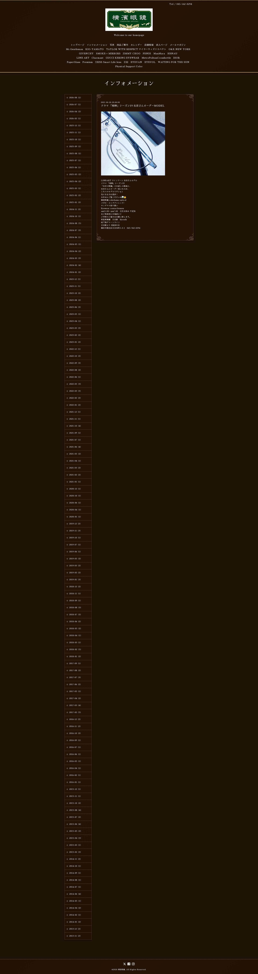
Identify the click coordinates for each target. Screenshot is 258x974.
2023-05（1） (75, 314)
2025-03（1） (75, 188)
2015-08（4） (75, 810)
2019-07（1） (75, 545)
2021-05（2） (75, 454)
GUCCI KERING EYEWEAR (122, 58)
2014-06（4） (75, 894)
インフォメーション (97, 45)
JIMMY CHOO (131, 54)
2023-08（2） (75, 300)
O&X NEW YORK (180, 49)
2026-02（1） (75, 118)
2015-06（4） (75, 824)
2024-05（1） (75, 244)
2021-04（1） (75, 461)
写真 (112, 45)
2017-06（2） (75, 684)
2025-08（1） (75, 153)
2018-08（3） (75, 607)
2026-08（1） (75, 97)
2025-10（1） (75, 139)
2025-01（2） (75, 202)
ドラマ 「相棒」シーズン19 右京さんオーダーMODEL (132, 106)
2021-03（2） (75, 468)
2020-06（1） (75, 503)
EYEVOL (150, 62)
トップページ (77, 45)
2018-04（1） (75, 635)
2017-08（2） (75, 670)
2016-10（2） (75, 733)
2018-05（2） (75, 628)
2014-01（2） (75, 922)
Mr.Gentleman (74, 49)
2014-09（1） (75, 873)
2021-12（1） (75, 412)
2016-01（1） (75, 782)
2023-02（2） (75, 335)
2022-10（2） (75, 356)
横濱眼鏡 (121, 969)
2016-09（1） (75, 740)
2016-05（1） (75, 761)
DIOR (176, 58)
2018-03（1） (75, 642)
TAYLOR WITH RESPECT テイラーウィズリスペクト (136, 49)
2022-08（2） (75, 370)
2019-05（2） (75, 559)
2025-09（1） (75, 146)
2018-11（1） (75, 593)
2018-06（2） (75, 621)
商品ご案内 (122, 45)
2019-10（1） (75, 538)
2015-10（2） (75, 803)
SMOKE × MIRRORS (108, 54)
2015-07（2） (75, 817)
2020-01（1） (75, 517)
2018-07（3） (75, 614)
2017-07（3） (75, 677)
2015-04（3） (75, 838)
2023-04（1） (75, 321)
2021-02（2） (75, 475)
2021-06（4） (75, 447)
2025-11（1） (75, 132)
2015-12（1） (75, 789)
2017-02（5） (75, 712)
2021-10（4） (75, 426)
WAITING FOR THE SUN (173, 62)
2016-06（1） (75, 754)
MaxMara (159, 54)
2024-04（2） (75, 251)
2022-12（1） (75, 349)
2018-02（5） (75, 649)
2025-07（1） (75, 160)
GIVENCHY (86, 54)
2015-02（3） (75, 852)
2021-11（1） (75, 419)
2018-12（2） (75, 586)
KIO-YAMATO (94, 49)
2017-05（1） (75, 691)
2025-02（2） (75, 195)
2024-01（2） (75, 272)
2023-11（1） (75, 286)
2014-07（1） (75, 887)
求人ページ (161, 45)
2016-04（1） (75, 768)
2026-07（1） (75, 104)
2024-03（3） (75, 258)
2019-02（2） (75, 573)
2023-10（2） (75, 293)
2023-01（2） (75, 342)
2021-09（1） (75, 433)
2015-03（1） (75, 845)
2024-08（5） (75, 223)
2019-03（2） (75, 566)
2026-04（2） (75, 111)
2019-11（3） (75, 531)
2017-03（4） (75, 705)
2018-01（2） (75, 656)
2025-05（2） (75, 174)
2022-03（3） (75, 391)
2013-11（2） (75, 936)
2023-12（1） (75, 279)
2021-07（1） (75, 440)
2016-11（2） (75, 726)
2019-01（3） (75, 580)
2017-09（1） (75, 663)
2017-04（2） (75, 698)
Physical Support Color (129, 66)
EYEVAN (136, 62)
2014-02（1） (75, 915)
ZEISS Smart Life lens (108, 62)
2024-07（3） (75, 230)
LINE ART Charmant (90, 58)
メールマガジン (178, 45)
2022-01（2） (75, 405)
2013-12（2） (75, 929)
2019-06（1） (75, 552)
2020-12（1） (75, 489)
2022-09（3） (75, 363)
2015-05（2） (75, 831)
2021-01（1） (75, 482)
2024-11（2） (75, 209)
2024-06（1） (75, 237)
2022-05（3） (75, 384)
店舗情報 (149, 45)
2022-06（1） (75, 377)
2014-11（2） (75, 859)
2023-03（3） (75, 328)
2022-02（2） (75, 398)
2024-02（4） (75, 265)
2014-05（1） (75, 901)
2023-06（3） (75, 307)
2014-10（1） (75, 866)
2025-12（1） (75, 125)
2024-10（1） (75, 216)
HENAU (172, 54)
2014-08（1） (75, 880)
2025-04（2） (75, 181)
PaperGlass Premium (80, 62)
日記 (126, 62)
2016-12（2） (75, 719)
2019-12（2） (75, 524)
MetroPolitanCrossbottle (156, 58)
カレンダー (136, 45)
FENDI (147, 54)
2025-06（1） (75, 167)
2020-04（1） (75, 510)
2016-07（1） (75, 747)
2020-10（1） (75, 496)
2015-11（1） (75, 796)
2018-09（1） (75, 600)
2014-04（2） (75, 908)
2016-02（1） (75, 775)
